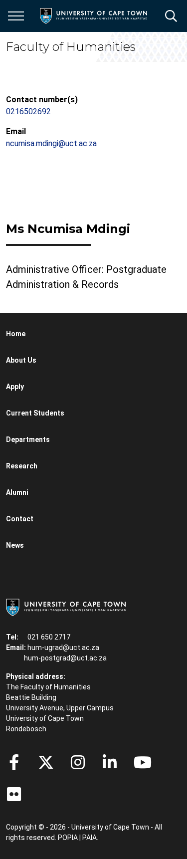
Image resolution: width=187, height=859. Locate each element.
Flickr (14, 794)
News (15, 545)
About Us (21, 360)
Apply (15, 387)
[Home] (66, 607)
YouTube (143, 762)
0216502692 (28, 111)
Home (15, 334)
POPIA (68, 838)
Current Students (35, 413)
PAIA (89, 838)
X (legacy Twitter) (46, 762)
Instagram (78, 762)
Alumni (17, 492)
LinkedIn (110, 762)
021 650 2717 (48, 637)
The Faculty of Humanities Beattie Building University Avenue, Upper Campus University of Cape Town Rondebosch (60, 708)
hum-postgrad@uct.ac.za (65, 658)
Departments (28, 439)
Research (21, 466)
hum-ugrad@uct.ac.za (63, 647)
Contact (19, 519)
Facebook (14, 762)
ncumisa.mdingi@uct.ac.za (51, 143)
